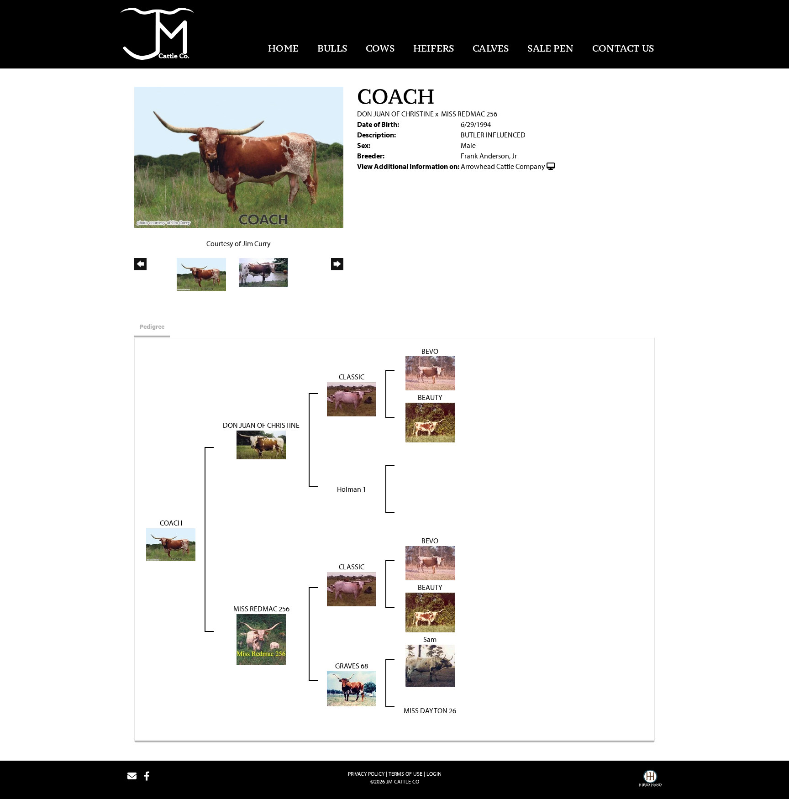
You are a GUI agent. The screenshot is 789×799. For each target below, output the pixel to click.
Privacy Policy (366, 773)
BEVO (429, 351)
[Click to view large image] (238, 156)
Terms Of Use (405, 773)
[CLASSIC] (351, 398)
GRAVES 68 (351, 665)
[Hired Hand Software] (650, 780)
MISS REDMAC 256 (469, 113)
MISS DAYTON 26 (430, 710)
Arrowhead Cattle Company (503, 166)
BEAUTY (430, 397)
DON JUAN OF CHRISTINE (395, 113)
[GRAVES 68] (351, 687)
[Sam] (430, 664)
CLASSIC (351, 376)
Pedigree (152, 326)
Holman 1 (351, 489)
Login (434, 773)
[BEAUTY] (430, 421)
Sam (430, 639)
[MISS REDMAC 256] (261, 638)
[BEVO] (430, 372)
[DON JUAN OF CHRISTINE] (261, 444)
